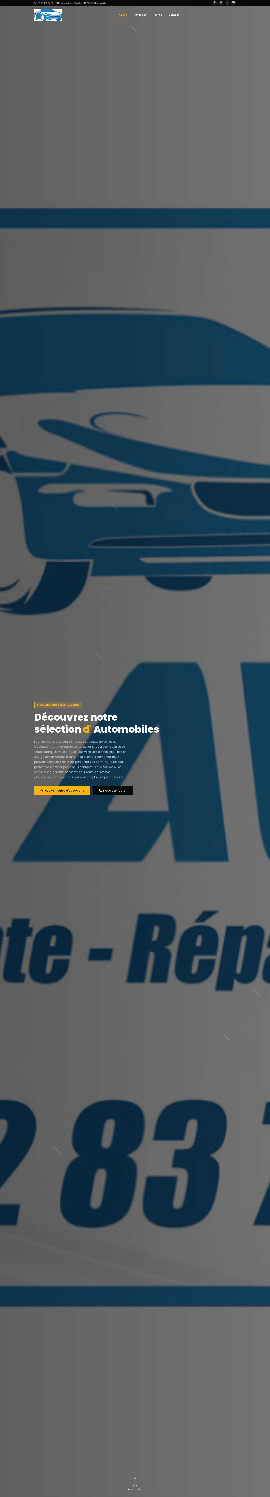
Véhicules (140, 15)
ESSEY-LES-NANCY (96, 3)
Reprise (157, 15)
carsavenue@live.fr (70, 3)
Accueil (123, 15)
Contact (173, 15)
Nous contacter (115, 790)
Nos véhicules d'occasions (64, 790)
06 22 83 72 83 (45, 3)
